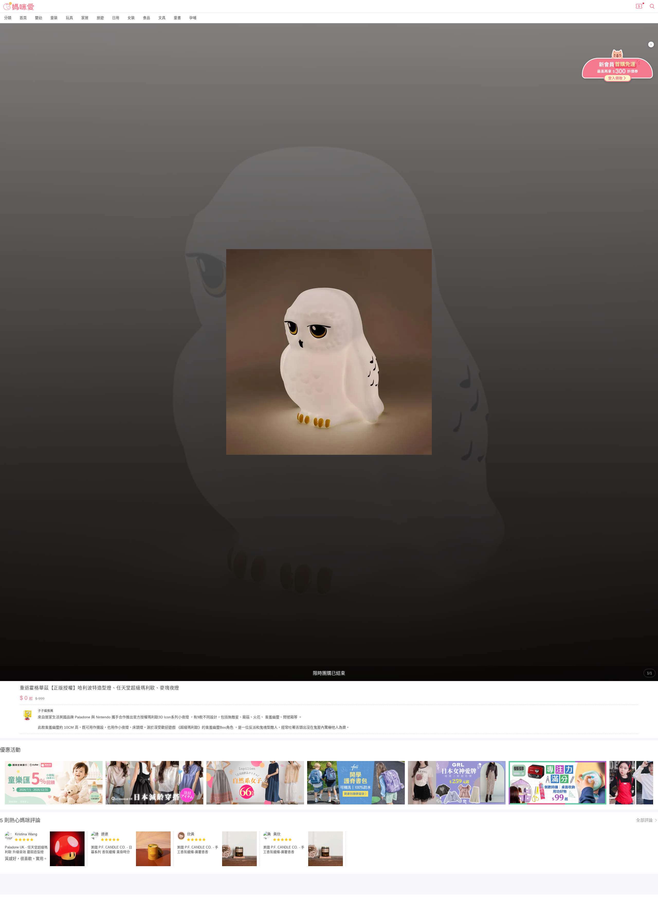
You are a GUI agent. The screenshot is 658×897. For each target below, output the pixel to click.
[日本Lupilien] (255, 782)
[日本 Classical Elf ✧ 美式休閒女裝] (154, 782)
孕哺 (192, 18)
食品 (146, 18)
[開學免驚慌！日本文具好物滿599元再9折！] (557, 782)
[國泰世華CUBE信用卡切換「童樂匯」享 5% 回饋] (54, 782)
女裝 (131, 18)
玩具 (69, 18)
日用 (115, 18)
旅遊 (100, 18)
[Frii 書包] (356, 782)
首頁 (23, 18)
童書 (177, 18)
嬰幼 (38, 18)
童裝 (54, 18)
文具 (162, 18)
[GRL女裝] (457, 782)
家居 (84, 18)
